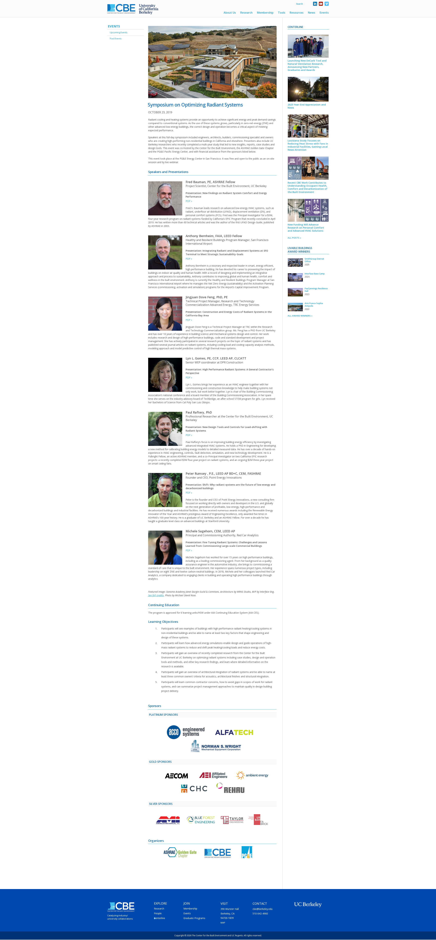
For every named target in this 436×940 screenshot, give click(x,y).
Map (223, 922)
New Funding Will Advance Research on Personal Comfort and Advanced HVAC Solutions (306, 227)
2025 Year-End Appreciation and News (307, 106)
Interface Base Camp (315, 273)
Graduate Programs (194, 918)
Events (324, 12)
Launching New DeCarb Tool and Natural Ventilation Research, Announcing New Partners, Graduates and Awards (307, 65)
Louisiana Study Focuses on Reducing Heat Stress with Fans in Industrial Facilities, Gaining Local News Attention (308, 145)
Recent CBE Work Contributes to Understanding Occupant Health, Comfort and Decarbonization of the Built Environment (307, 187)
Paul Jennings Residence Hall (316, 290)
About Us (230, 12)
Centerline (159, 918)
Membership (265, 12)
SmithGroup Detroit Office (314, 260)
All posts (293, 237)
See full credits (156, 595)
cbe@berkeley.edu (262, 909)
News (311, 12)
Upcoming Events (118, 32)
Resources (296, 12)
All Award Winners (299, 315)
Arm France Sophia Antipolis (314, 304)
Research (246, 12)
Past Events (116, 38)
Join (186, 903)
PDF (188, 201)
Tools (281, 12)
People (158, 913)
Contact (260, 903)
